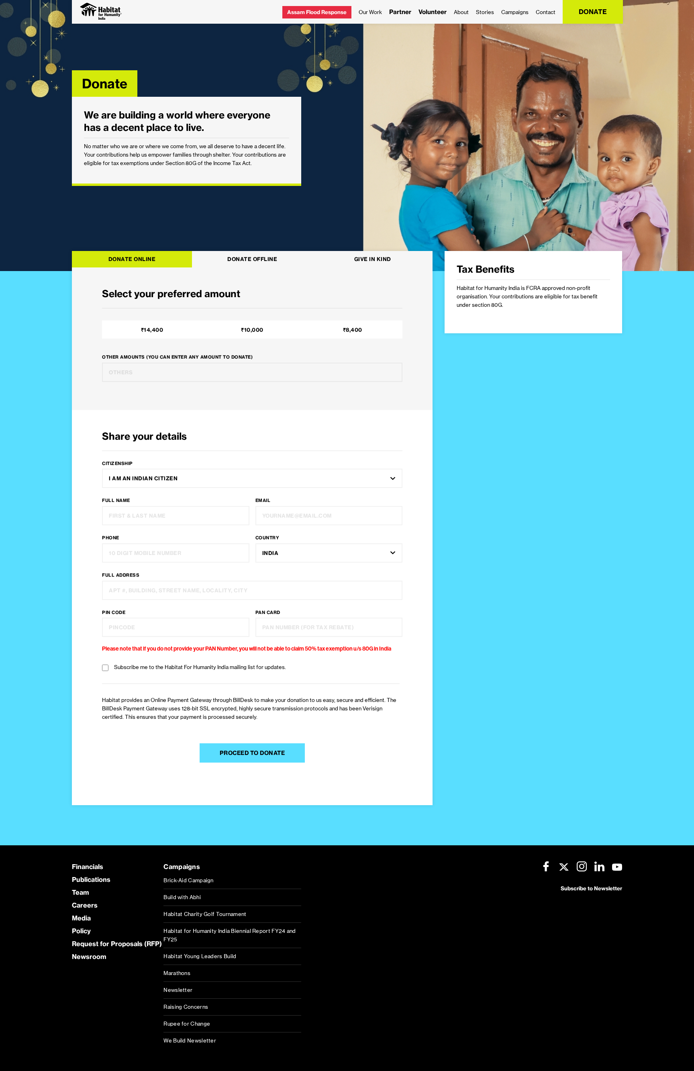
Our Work (370, 12)
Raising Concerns (185, 1007)
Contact (545, 12)
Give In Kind (372, 259)
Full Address (120, 575)
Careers (85, 905)
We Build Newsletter (189, 1040)
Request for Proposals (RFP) (117, 944)
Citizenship (117, 463)
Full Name (116, 500)
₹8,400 (352, 329)
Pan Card (267, 612)
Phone (110, 538)
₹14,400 (152, 329)
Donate (593, 12)
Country (267, 538)
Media (81, 918)
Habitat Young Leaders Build (199, 956)
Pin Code (113, 612)
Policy (81, 931)
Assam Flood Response (317, 12)
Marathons (176, 973)
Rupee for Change (186, 1023)
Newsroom (89, 957)
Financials (87, 867)
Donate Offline (252, 259)
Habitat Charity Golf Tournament (204, 914)
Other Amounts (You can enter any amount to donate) (177, 357)
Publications (91, 879)
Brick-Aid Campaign (188, 880)
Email (263, 500)
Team (80, 892)
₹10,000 (252, 329)
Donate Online (132, 259)
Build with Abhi (182, 897)
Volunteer (432, 12)
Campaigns (515, 12)
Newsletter (177, 990)
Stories (485, 12)
